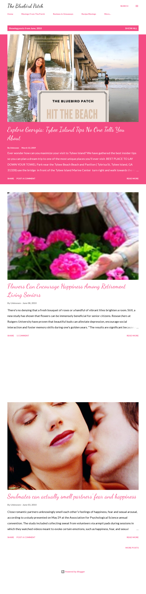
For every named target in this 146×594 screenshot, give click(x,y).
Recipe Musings (89, 14)
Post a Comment (26, 178)
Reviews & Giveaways (63, 14)
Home (10, 14)
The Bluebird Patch (25, 6)
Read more (133, 178)
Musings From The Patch (33, 14)
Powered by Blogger (75, 571)
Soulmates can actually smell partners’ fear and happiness (71, 496)
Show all (131, 28)
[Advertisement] (73, 370)
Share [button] (10, 178)
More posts (132, 547)
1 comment (23, 335)
